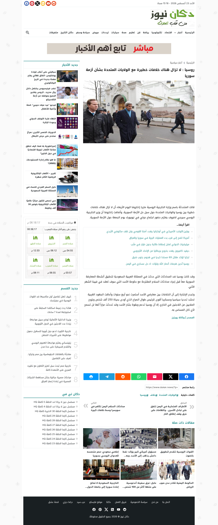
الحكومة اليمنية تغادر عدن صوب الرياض (176, 485)
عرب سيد (81, 502)
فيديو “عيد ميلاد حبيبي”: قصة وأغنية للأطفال (41, 107)
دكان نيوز (124, 516)
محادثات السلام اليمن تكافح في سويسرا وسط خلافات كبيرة (108, 406)
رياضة (146, 32)
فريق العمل (120, 502)
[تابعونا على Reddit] (53, 3)
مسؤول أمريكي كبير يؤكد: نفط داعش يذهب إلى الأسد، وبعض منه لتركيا (139, 456)
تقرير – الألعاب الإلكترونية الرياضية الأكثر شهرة (43, 175)
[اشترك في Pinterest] (31, 3)
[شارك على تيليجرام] (107, 377)
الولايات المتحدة (167, 395)
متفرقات (53, 32)
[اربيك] (109, 53)
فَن (138, 32)
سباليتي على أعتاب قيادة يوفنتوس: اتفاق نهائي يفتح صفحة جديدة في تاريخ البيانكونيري (42, 77)
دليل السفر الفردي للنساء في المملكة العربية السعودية (41, 189)
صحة (124, 32)
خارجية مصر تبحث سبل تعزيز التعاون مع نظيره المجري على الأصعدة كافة (49, 368)
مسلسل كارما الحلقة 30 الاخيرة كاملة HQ (55, 411)
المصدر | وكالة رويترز (183, 317)
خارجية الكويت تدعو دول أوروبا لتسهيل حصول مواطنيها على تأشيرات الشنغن (49, 333)
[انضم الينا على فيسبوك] (26, 3)
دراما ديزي (68, 502)
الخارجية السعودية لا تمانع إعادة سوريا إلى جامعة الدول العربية (103, 487)
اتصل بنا (166, 502)
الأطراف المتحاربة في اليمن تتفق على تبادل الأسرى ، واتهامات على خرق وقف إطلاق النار (169, 408)
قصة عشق (53, 502)
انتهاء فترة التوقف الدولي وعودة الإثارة (42, 120)
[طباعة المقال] (91, 377)
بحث (28, 32)
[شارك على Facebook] (186, 377)
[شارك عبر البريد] (154, 377)
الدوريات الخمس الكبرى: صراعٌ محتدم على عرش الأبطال (41, 134)
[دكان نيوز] (109, 18)
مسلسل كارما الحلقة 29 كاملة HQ (58, 416)
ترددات (105, 32)
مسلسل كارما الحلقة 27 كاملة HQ (58, 425)
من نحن (154, 502)
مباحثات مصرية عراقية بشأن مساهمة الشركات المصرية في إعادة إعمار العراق (49, 379)
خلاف (152, 395)
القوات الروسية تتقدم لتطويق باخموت (177, 454)
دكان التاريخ (67, 32)
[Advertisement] (138, 170)
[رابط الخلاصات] (42, 3)
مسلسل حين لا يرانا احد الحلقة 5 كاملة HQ (54, 402)
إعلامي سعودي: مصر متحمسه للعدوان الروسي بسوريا (103, 454)
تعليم (132, 32)
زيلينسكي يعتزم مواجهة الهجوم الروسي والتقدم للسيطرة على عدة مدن (51, 345)
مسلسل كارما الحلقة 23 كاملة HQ (58, 443)
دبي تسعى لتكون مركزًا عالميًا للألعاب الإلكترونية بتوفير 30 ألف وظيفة (41, 204)
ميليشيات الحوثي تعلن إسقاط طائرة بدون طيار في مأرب (160, 244)
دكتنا (108, 502)
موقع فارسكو (95, 502)
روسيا (143, 395)
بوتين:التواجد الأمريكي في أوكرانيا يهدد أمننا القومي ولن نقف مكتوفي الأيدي (147, 231)
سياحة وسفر (83, 32)
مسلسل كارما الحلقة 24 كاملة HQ (58, 439)
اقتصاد (168, 32)
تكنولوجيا (157, 32)
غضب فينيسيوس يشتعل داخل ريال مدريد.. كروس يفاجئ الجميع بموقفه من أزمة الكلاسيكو (41, 94)
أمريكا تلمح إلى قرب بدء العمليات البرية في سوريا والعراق (159, 238)
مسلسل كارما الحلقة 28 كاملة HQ (58, 420)
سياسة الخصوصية (138, 502)
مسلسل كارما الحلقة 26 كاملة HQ (58, 429)
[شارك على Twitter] (170, 377)
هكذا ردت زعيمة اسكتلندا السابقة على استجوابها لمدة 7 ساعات (52, 310)
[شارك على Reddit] (123, 377)
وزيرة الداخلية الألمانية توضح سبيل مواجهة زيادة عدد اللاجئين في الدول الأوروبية (50, 321)
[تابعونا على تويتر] (37, 3)
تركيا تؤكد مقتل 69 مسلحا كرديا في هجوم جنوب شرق (160, 257)
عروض (95, 32)
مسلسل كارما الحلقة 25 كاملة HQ (58, 434)
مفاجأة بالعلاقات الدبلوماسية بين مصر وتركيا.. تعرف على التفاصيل (49, 356)
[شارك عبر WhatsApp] (138, 377)
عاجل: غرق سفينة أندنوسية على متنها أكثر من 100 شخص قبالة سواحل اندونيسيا (140, 487)
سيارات (115, 32)
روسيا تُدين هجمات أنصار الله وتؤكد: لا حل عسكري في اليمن (157, 264)
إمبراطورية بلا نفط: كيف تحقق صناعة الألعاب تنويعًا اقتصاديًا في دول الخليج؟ (41, 149)
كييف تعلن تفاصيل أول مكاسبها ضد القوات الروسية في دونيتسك (50, 298)
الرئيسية (189, 32)
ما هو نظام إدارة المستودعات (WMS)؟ (41, 161)
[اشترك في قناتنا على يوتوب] (48, 3)
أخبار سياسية (176, 63)
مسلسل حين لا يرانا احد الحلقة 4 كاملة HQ (54, 406)
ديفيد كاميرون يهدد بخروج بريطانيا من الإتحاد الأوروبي (161, 251)
